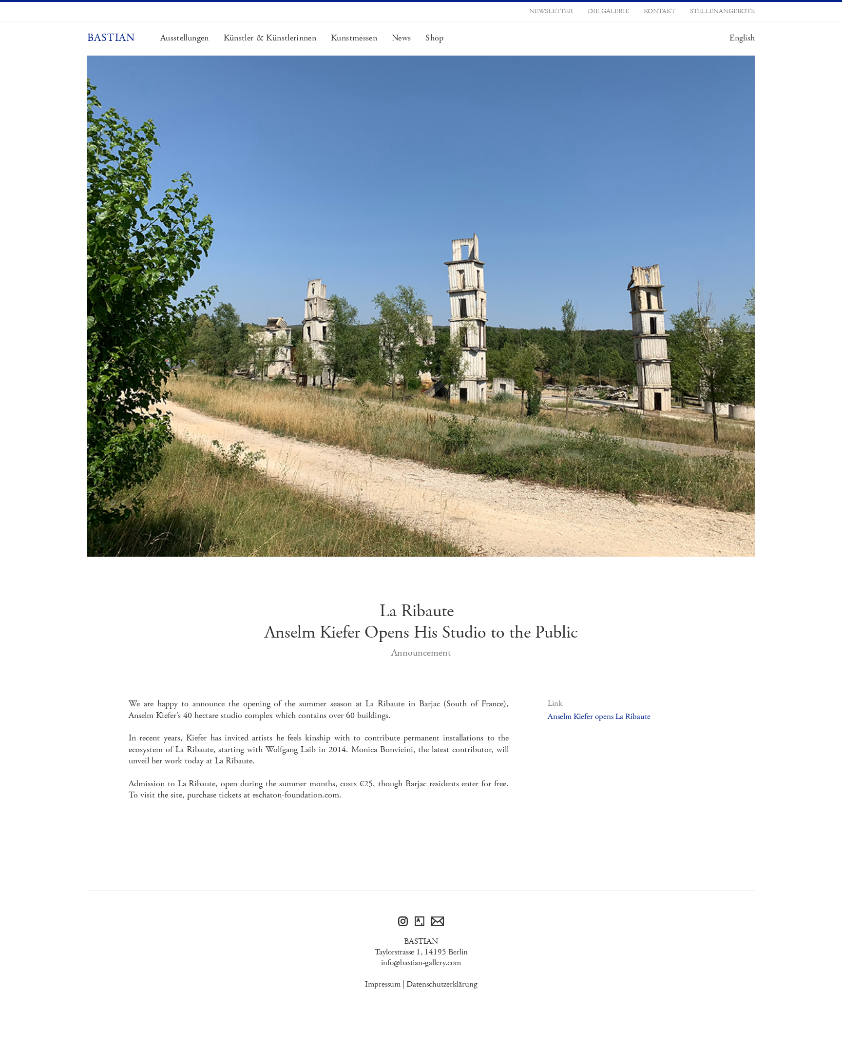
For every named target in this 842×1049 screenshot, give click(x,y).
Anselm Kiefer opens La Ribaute (599, 716)
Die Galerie (608, 11)
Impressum (383, 984)
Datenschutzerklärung (442, 984)
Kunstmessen (354, 38)
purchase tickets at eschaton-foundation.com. (264, 794)
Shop (434, 38)
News (401, 38)
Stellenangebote (722, 11)
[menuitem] (742, 38)
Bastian (111, 38)
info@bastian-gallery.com (421, 962)
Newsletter (551, 11)
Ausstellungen (184, 38)
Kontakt (659, 11)
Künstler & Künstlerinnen (270, 38)
